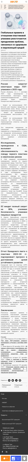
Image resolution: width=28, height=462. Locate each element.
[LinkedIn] (6, 451)
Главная (1, 7)
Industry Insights (5, 7)
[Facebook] (2, 451)
